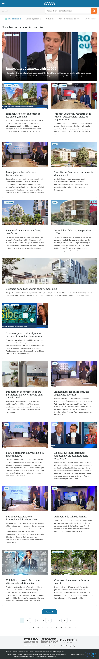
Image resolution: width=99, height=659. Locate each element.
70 (61, 628)
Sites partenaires (42, 656)
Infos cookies (19, 656)
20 (38, 628)
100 (75, 628)
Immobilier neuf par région (20, 651)
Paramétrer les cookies (59, 654)
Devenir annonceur (29, 656)
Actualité (50, 19)
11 (77, 620)
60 (56, 628)
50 (52, 628)
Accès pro (8, 651)
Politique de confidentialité (43, 654)
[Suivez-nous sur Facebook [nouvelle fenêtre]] (87, 654)
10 (70, 620)
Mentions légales (11, 654)
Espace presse (52, 656)
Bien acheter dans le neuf (68, 19)
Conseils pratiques (33, 19)
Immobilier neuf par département (39, 651)
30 (42, 628)
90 (70, 628)
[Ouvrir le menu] (3, 3)
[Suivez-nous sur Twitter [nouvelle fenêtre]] (93, 654)
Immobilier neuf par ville (57, 651)
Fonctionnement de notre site (25, 654)
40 (47, 628)
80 (65, 628)
